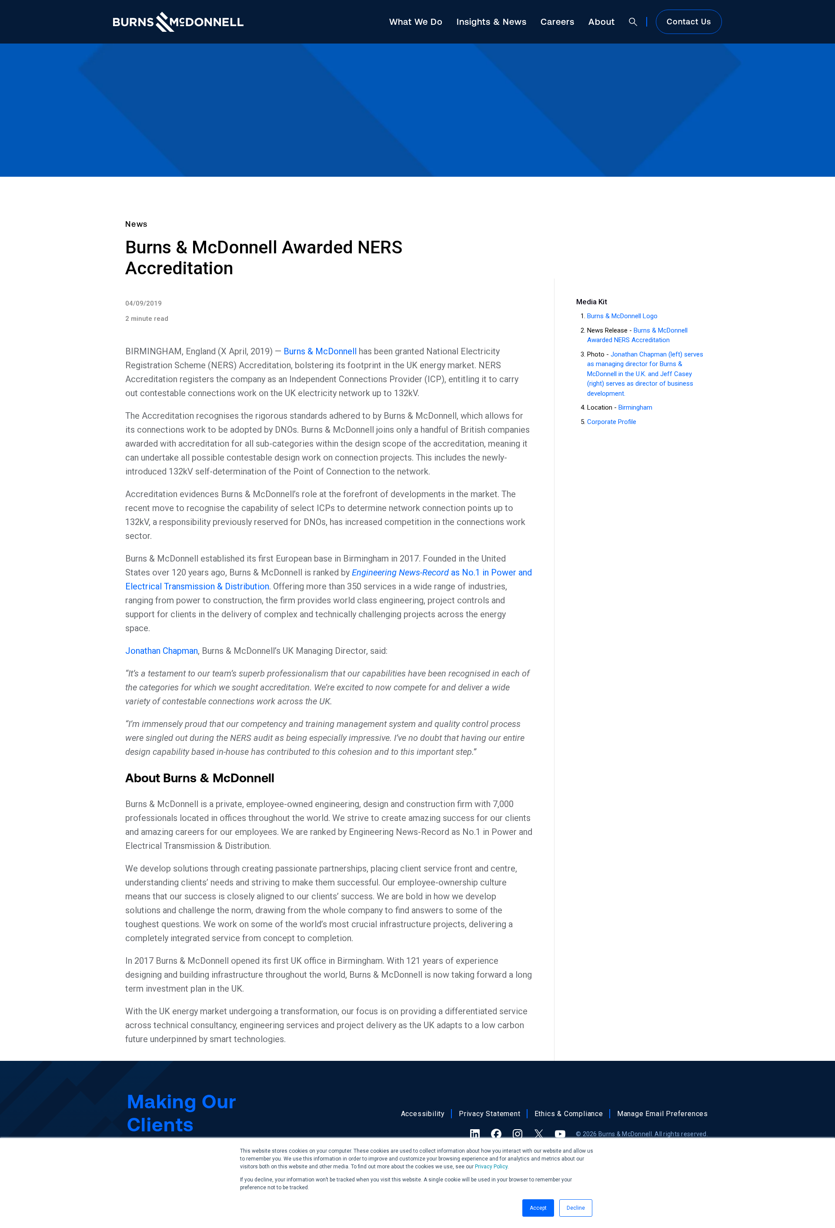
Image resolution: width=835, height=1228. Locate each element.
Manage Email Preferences (662, 1114)
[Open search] (633, 21)
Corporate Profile (611, 422)
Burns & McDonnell (320, 351)
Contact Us (689, 21)
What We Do (416, 22)
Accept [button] (538, 1208)
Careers (557, 22)
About (601, 22)
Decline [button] (576, 1208)
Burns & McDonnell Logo (622, 316)
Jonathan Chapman (161, 651)
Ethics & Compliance (568, 1114)
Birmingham (635, 407)
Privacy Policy (491, 1167)
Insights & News (492, 22)
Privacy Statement (490, 1114)
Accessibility (423, 1114)
